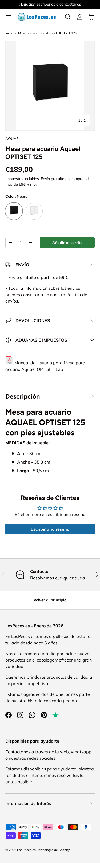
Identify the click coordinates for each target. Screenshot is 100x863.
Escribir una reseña (50, 529)
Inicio (9, 33)
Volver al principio (50, 600)
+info (31, 184)
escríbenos (46, 4)
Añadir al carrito (67, 242)
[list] (50, 85)
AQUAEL (13, 138)
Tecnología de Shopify (53, 850)
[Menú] (8, 17)
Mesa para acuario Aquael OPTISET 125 (47, 33)
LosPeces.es (26, 850)
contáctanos (70, 4)
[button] (91, 17)
